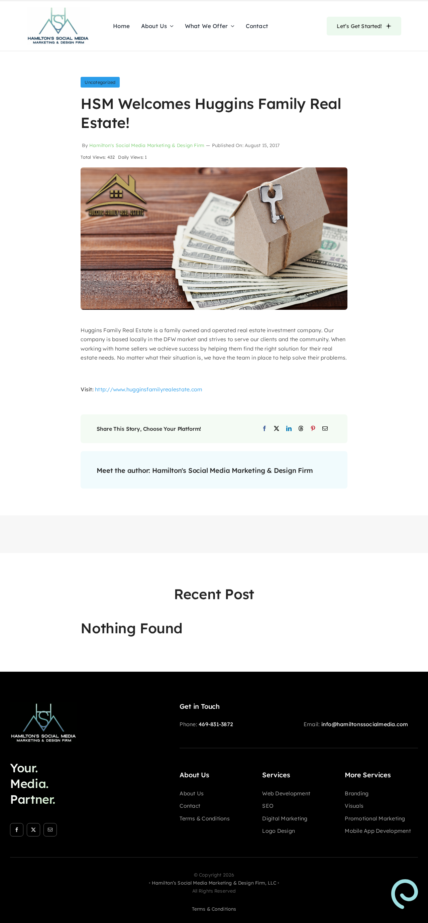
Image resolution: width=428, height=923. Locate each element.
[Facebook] (264, 428)
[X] (277, 428)
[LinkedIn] (289, 428)
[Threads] (301, 428)
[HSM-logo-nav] (58, 9)
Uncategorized (100, 82)
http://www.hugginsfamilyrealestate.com (148, 389)
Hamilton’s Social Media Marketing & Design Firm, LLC (214, 883)
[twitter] (33, 829)
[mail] (50, 829)
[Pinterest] (313, 428)
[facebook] (16, 829)
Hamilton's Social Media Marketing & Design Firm (146, 145)
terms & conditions (214, 909)
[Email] (325, 428)
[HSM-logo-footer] (43, 705)
